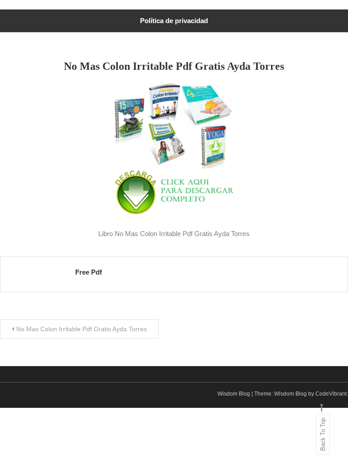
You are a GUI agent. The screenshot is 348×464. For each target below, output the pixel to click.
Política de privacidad (174, 20)
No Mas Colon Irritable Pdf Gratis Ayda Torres (81, 329)
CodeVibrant (331, 394)
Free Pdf (88, 272)
